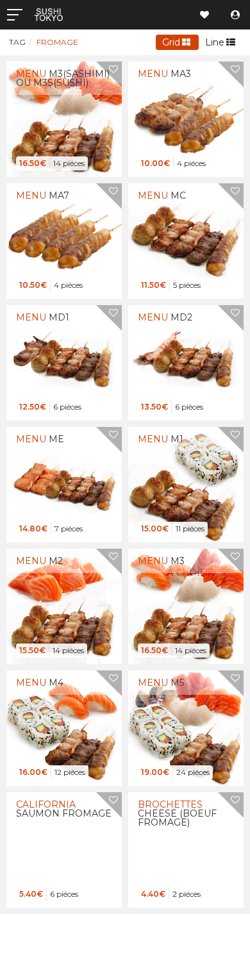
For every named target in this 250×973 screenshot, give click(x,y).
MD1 (42, 317)
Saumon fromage (64, 809)
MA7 (42, 195)
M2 (39, 561)
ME (40, 439)
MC (162, 195)
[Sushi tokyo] (87, 14)
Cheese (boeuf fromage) (177, 813)
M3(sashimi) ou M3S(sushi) (63, 78)
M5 (161, 682)
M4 (39, 682)
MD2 (165, 317)
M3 (161, 561)
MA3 (164, 73)
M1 (160, 439)
